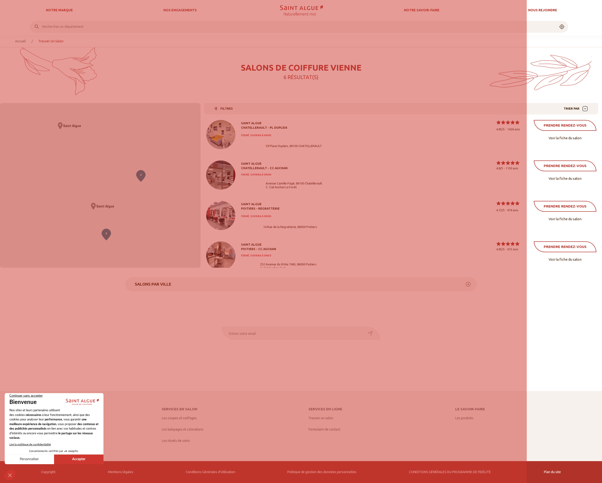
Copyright (48, 472)
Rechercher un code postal (62, 26)
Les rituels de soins (176, 441)
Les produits (464, 418)
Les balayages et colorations (182, 429)
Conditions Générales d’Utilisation (210, 472)
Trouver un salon (321, 418)
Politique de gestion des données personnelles (321, 472)
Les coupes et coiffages (179, 418)
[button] (60, 125)
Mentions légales (120, 472)
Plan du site (552, 472)
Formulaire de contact (324, 429)
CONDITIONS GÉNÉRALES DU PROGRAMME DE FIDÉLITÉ (450, 472)
